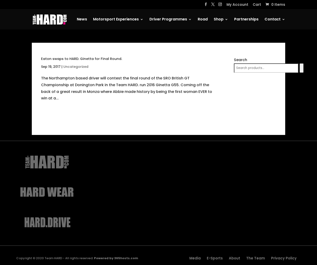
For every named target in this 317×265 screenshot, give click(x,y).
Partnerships (246, 20)
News (82, 20)
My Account (237, 5)
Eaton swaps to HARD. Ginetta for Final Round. (81, 58)
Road (203, 20)
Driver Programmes (168, 20)
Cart (257, 5)
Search (240, 59)
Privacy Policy (284, 258)
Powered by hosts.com (116, 258)
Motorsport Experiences (116, 20)
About (234, 258)
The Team (255, 258)
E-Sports (215, 258)
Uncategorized (75, 66)
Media (195, 258)
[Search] (302, 68)
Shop (218, 20)
